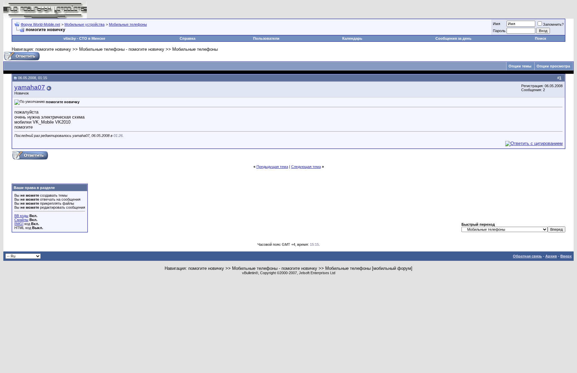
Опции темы (520, 66)
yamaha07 (29, 87)
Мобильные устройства (84, 24)
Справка (187, 38)
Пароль (499, 31)
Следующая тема (306, 167)
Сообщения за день (453, 38)
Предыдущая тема (272, 167)
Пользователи (266, 38)
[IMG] (18, 224)
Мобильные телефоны (128, 24)
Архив (551, 256)
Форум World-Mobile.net (40, 24)
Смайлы (21, 220)
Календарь (352, 38)
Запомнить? (553, 24)
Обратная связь (527, 256)
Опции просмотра (553, 66)
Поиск (540, 38)
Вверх (566, 256)
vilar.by (69, 38)
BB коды (21, 216)
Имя (496, 24)
